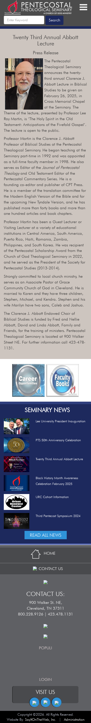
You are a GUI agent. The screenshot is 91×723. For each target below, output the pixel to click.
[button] (7, 380)
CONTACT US (51, 568)
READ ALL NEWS (45, 535)
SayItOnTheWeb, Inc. (40, 719)
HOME (49, 553)
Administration (74, 719)
